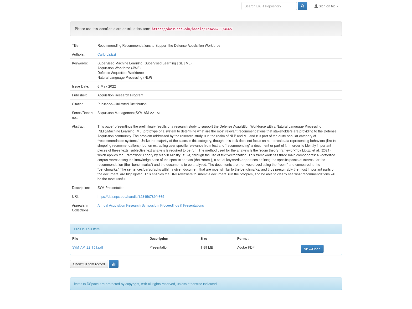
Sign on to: (327, 6)
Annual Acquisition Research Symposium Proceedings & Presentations (151, 205)
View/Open (312, 248)
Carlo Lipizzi (107, 54)
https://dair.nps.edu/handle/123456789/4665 (131, 196)
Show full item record (89, 264)
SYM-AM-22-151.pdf (87, 247)
